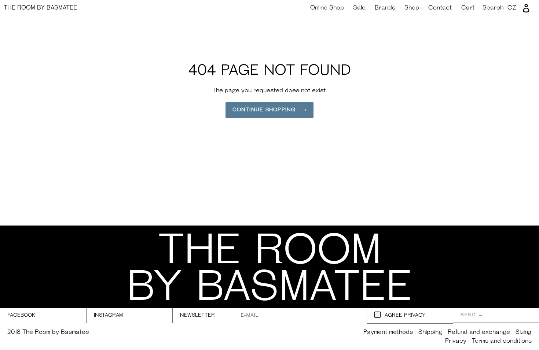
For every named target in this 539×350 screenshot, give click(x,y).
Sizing (524, 332)
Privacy (455, 341)
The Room (40, 8)
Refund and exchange (479, 332)
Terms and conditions (502, 341)
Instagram (108, 315)
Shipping (430, 332)
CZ (511, 8)
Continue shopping (264, 110)
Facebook (21, 315)
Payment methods (388, 332)
